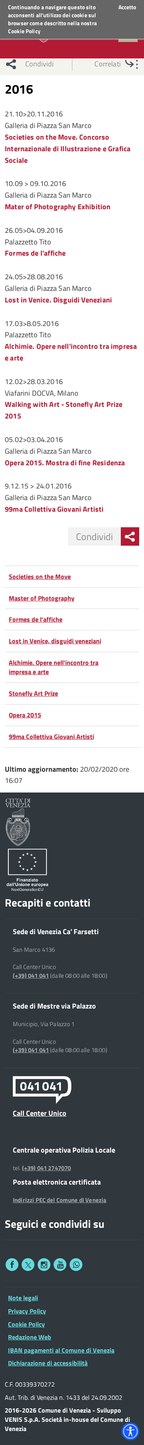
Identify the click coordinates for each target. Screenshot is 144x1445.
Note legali (23, 1298)
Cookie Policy (24, 31)
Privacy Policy (27, 1311)
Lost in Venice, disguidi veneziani (55, 641)
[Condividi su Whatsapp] (76, 1264)
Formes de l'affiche (35, 619)
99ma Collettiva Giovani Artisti (51, 736)
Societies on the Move (40, 576)
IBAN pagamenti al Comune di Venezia (61, 1350)
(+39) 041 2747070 (46, 1168)
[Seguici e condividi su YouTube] (60, 1264)
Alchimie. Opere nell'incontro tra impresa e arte (53, 667)
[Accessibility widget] (130, 1431)
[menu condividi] (130, 536)
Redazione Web (29, 1337)
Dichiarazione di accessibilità (48, 1363)
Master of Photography (41, 598)
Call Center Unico (39, 1113)
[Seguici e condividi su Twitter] (28, 1264)
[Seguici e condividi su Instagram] (44, 1264)
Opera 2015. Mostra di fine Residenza (65, 462)
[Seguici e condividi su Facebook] (12, 1264)
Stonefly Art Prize (33, 693)
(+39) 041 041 (31, 975)
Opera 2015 (25, 715)
